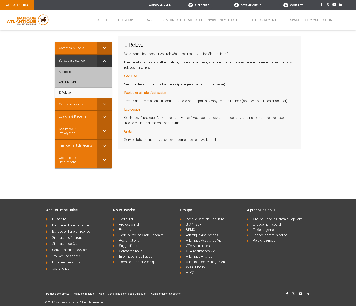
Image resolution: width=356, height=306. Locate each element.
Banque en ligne (160, 4)
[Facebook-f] (321, 4)
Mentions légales (84, 293)
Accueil (103, 20)
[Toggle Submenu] (104, 48)
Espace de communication (311, 20)
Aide (101, 293)
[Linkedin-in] (340, 4)
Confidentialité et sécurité (166, 293)
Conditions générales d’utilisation (127, 293)
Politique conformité (58, 293)
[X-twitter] (328, 4)
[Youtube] (334, 4)
